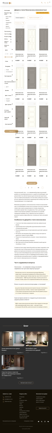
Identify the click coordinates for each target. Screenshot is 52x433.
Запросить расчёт (42, 408)
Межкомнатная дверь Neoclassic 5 (20, 133)
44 (38, 187)
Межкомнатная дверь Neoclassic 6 (31, 94)
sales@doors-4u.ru (9, 399)
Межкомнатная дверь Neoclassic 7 (43, 55)
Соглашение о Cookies (28, 421)
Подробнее (19, 352)
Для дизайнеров (22, 412)
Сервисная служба (23, 417)
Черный (8, 101)
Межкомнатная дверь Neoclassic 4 (43, 133)
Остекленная (9, 71)
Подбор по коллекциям (34, 17)
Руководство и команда (24, 410)
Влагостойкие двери (8, 17)
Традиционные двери (8, 23)
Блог (20, 398)
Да (7, 86)
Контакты (21, 402)
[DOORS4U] (7, 2)
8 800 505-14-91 (8, 397)
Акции (20, 409)
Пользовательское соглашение (9, 421)
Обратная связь (8, 401)
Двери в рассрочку (8, 27)
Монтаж (21, 405)
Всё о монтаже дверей (24, 416)
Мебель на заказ (6, 46)
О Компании (21, 397)
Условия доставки (23, 400)
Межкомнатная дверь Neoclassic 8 (20, 55)
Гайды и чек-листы (23, 414)
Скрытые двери (39, 398)
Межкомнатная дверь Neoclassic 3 (31, 171)
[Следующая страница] (42, 187)
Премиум (7, 20)
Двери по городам (40, 402)
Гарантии (21, 407)
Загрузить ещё (32, 183)
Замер (20, 403)
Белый (8, 99)
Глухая (9, 69)
